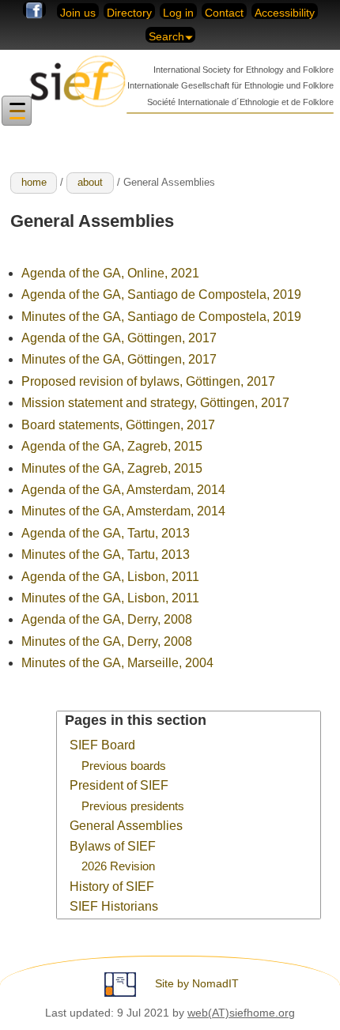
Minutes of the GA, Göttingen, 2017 (119, 359)
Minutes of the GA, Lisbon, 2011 (110, 598)
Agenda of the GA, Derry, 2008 (106, 619)
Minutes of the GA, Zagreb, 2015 (111, 468)
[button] (17, 111)
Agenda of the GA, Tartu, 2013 (105, 533)
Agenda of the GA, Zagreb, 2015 (111, 446)
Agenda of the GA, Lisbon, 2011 (110, 576)
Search (166, 36)
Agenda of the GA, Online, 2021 (110, 273)
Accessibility (285, 12)
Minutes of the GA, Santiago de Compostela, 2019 (161, 316)
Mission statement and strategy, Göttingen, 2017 (155, 402)
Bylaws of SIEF (113, 846)
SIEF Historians (114, 906)
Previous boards (123, 766)
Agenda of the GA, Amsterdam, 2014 (123, 489)
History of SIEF (112, 886)
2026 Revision (118, 866)
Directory (129, 12)
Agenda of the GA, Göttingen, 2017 (119, 338)
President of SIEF (119, 785)
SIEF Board (102, 745)
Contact (224, 12)
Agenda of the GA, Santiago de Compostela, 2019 (161, 294)
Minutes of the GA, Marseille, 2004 (117, 663)
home (34, 182)
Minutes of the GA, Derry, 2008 (106, 641)
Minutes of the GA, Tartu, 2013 (105, 554)
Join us (78, 12)
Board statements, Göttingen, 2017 (118, 425)
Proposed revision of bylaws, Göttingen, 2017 (148, 381)
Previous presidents (132, 806)
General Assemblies (126, 825)
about (90, 182)
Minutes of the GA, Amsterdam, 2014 (123, 511)
